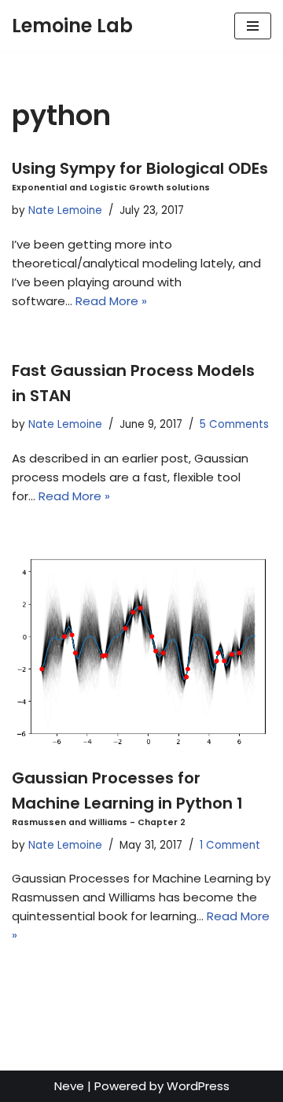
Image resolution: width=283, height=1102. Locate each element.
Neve (69, 1086)
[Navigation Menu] (252, 26)
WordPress (198, 1086)
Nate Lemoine (65, 210)
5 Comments (234, 424)
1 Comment (230, 845)
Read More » (111, 301)
